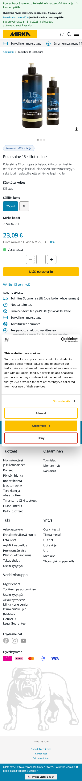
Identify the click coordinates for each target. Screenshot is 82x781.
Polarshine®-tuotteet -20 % (16, 17)
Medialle (49, 556)
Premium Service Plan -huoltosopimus (17, 552)
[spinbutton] (41, 259)
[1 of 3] (38, 140)
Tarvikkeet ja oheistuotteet (12, 493)
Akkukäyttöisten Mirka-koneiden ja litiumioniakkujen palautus (15, 607)
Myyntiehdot (11, 584)
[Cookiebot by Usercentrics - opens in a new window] (61, 339)
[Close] (77, 767)
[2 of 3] (41, 140)
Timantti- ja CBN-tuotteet (20, 500)
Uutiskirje (49, 545)
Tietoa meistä (52, 535)
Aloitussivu (8, 51)
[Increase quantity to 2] (51, 259)
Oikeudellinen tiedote (41, 749)
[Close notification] (77, 3)
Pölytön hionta (13, 475)
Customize (39, 425)
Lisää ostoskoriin (41, 272)
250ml (10, 206)
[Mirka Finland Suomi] (6, 641)
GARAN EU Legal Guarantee (14, 621)
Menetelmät (51, 466)
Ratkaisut (49, 471)
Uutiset (48, 540)
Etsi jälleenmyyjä (19, 284)
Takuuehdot (11, 560)
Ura (45, 550)
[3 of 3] (44, 140)
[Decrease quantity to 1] (30, 259)
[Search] (69, 34)
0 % (52, 242)
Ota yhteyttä (51, 529)
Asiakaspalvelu (13, 529)
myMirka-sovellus (15, 545)
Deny (41, 438)
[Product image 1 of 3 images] (41, 96)
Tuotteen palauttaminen (19, 589)
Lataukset (9, 540)
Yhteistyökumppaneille (58, 561)
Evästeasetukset (41, 758)
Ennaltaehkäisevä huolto (19, 535)
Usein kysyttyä (13, 566)
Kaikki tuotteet (13, 511)
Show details (61, 401)
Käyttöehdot (41, 753)
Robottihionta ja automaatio (12, 483)
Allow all (41, 413)
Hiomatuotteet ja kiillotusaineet (14, 462)
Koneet (8, 470)
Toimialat (49, 460)
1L (24, 206)
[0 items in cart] (61, 34)
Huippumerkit (12, 506)
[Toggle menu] (76, 34)
